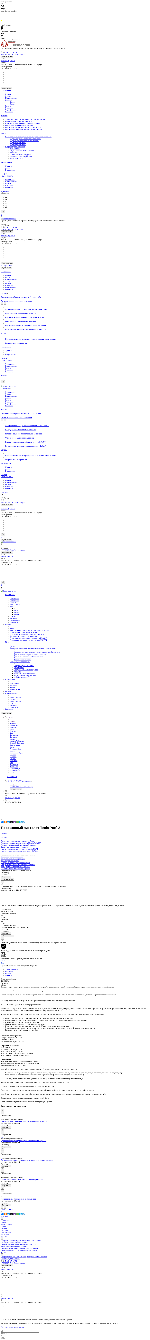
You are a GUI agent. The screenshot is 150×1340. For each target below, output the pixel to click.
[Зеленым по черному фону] (1, 23)
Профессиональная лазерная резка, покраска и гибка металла (28, 137)
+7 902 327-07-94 (10, 52)
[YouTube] (6, 201)
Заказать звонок (7, 57)
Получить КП (6, 877)
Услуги (3, 133)
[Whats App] (6, 207)
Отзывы (8, 96)
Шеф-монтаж (15, 149)
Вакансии (9, 108)
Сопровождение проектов (15, 147)
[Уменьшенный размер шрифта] (2, 4)
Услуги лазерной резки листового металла (25, 139)
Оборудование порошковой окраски (18, 121)
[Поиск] (3, 211)
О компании (6, 90)
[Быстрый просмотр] (2, 1110)
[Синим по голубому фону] (1, 18)
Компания (4, 1216)
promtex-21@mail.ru (8, 61)
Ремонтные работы (17, 158)
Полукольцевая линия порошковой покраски (18, 865)
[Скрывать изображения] (2, 30)
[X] (11, 822)
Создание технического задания (22, 151)
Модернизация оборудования (21, 156)
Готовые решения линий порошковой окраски (22, 123)
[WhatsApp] (17, 822)
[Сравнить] (2, 882)
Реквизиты (9, 112)
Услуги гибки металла (18, 143)
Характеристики (11, 969)
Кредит (12, 104)
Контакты (5, 191)
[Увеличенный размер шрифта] (3, 9)
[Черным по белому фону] (1, 13)
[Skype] (20, 822)
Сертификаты (10, 110)
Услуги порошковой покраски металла (24, 141)
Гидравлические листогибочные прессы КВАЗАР (24, 127)
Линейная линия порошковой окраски (15, 869)
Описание (9, 971)
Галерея (8, 106)
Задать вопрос (7, 88)
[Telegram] (6, 199)
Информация (6, 162)
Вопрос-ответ (10, 170)
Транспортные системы (10, 861)
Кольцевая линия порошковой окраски (15, 867)
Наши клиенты (11, 98)
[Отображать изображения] (2, 27)
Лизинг (8, 100)
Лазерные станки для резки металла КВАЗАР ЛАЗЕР (25, 119)
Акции (7, 168)
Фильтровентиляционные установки (19, 125)
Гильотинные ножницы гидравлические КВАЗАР (24, 129)
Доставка (13, 153)
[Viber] (6, 203)
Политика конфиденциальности (13, 1327)
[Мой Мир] (8, 822)
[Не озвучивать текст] (2, 37)
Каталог (4, 116)
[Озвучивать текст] (2, 34)
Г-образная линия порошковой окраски (15, 863)
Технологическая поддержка (20, 154)
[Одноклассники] (5, 822)
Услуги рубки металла (18, 145)
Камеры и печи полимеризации (13, 859)
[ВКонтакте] (6, 197)
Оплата (8, 973)
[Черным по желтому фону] (1, 20)
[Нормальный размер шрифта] (2, 6)
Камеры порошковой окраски (12, 857)
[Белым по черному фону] (1, 16)
